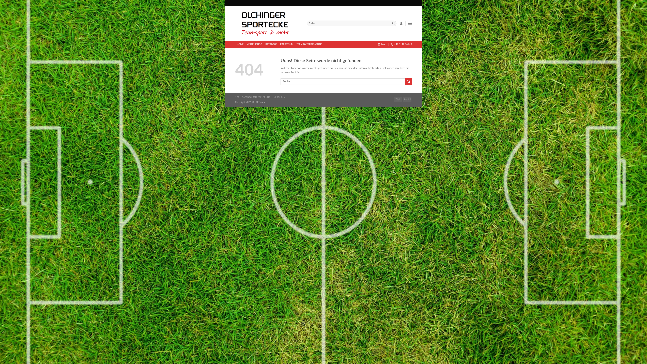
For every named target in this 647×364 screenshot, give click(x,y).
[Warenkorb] (410, 23)
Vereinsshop (254, 44)
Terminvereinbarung (309, 44)
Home (240, 44)
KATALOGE (271, 44)
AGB (237, 97)
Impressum (286, 44)
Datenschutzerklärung (256, 97)
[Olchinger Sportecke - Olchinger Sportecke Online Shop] (268, 23)
